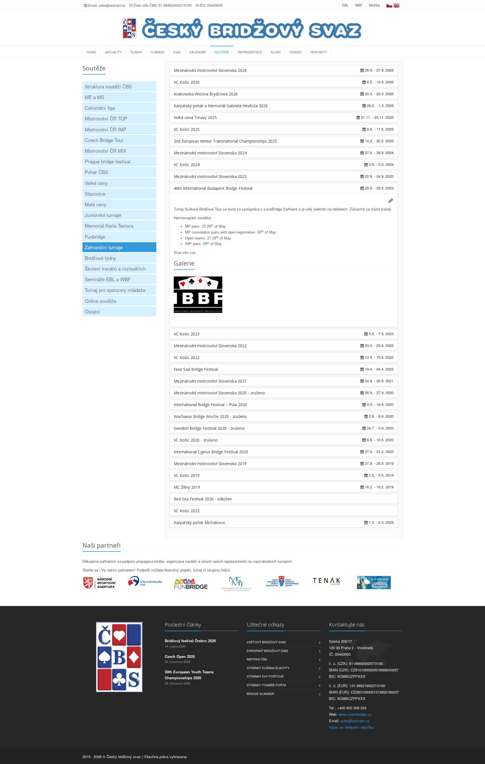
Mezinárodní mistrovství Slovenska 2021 (210, 381)
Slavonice (95, 193)
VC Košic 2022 (187, 357)
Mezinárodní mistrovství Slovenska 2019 (210, 463)
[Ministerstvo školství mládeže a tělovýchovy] (243, 584)
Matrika (374, 5)
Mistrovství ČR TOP (106, 118)
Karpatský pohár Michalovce (199, 522)
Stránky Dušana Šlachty (268, 667)
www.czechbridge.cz (355, 714)
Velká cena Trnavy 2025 (195, 117)
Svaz (177, 52)
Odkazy (295, 52)
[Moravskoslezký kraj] (151, 581)
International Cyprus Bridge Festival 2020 (211, 451)
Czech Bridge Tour (104, 139)
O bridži (157, 52)
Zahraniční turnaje (104, 247)
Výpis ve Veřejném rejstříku (351, 727)
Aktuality (113, 52)
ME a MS (94, 96)
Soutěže (221, 52)
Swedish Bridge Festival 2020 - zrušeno (209, 428)
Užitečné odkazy (265, 624)
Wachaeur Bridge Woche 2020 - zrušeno (210, 416)
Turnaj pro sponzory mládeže (115, 289)
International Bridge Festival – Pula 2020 (210, 404)
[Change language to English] (396, 5)
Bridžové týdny (100, 257)
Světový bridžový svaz (266, 642)
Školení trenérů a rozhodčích (115, 268)
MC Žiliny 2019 (187, 487)
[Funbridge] (197, 584)
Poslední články (183, 624)
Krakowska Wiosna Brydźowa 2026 (206, 94)
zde (192, 252)
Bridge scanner (260, 693)
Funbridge (95, 236)
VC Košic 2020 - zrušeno (196, 440)
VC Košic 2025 (187, 129)
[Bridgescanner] (380, 582)
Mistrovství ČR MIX (105, 150)
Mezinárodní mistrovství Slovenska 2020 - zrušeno (219, 392)
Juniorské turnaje (103, 214)
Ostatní (92, 311)
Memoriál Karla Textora (109, 225)
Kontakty (319, 52)
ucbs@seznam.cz (112, 5)
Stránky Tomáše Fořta (266, 685)
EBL (345, 5)
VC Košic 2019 (187, 475)
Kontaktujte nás (347, 624)
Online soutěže (100, 300)
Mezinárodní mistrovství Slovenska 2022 (210, 345)
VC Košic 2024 (187, 164)
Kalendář (197, 52)
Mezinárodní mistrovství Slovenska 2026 (210, 70)
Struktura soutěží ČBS (108, 86)
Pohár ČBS (96, 171)
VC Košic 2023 (187, 334)
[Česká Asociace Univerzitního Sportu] (288, 581)
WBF (358, 5)
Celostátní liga (100, 107)
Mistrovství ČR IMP (105, 129)
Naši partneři (102, 545)
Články (136, 52)
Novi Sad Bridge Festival (196, 369)
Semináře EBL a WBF (108, 279)
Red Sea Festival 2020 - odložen (203, 499)
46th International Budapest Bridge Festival (213, 188)
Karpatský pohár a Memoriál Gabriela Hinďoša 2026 (221, 105)
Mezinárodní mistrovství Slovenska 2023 (210, 176)
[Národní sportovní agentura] (105, 583)
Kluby (276, 52)
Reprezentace (250, 52)
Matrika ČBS (257, 659)
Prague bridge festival (108, 161)
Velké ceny (96, 182)
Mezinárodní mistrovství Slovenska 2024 (210, 152)
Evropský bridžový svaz (267, 650)
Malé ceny (95, 204)
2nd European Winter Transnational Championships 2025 (225, 141)
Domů (91, 52)
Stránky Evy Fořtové (265, 676)
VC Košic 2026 (187, 82)
